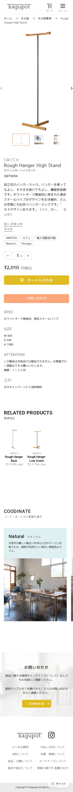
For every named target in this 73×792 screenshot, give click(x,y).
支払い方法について (52, 747)
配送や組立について (20, 768)
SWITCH (11, 237)
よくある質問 (20, 747)
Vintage (26, 243)
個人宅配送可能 (46, 237)
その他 (25, 18)
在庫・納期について (52, 754)
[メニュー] (63, 6)
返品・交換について (20, 761)
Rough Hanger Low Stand (37, 459)
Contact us (36, 703)
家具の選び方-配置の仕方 (52, 768)
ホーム (8, 18)
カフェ (27, 237)
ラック (8, 229)
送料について (20, 754)
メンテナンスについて (52, 761)
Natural (11, 243)
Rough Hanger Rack (14, 459)
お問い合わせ (37, 298)
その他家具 (45, 18)
